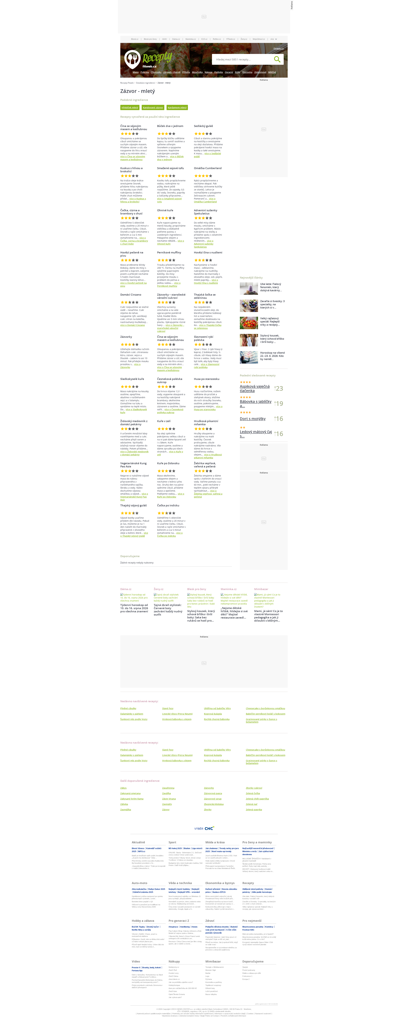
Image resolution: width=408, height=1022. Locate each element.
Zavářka (166, 793)
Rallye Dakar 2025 (156, 889)
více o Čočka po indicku (170, 534)
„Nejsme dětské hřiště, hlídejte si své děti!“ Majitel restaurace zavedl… (234, 612)
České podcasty (248, 970)
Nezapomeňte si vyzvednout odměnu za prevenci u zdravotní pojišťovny (221, 949)
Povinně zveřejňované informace (233, 1016)
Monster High (210, 970)
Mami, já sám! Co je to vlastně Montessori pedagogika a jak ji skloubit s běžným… (268, 615)
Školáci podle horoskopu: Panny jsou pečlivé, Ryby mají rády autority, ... (256, 865)
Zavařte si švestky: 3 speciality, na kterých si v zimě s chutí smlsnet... (259, 903)
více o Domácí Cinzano (132, 325)
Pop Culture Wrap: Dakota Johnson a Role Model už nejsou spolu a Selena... (185, 932)
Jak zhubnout (211, 848)
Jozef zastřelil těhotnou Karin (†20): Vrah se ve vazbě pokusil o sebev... (221, 857)
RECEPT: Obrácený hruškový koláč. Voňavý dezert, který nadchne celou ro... (258, 870)
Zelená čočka (253, 793)
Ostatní (229, 72)
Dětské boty (210, 988)
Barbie (207, 973)
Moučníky (197, 72)
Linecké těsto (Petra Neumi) (177, 713)
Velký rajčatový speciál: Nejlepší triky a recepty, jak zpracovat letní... (257, 908)
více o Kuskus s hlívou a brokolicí (133, 200)
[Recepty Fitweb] (148, 59)
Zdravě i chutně (171, 72)
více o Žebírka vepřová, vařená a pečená (208, 493)
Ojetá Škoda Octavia (177, 994)
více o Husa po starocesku (208, 408)
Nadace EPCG (219, 892)
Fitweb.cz (279, 48)
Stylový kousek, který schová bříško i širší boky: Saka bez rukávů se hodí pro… (201, 615)
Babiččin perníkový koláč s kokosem (265, 713)
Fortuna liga (137, 971)
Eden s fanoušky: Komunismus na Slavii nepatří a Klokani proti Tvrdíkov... (147, 976)
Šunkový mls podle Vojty (133, 719)
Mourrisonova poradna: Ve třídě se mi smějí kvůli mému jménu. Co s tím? (259, 938)
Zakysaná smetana (130, 793)
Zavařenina (168, 787)
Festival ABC (248, 930)
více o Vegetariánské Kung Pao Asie (134, 496)
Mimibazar (261, 589)
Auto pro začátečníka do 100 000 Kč (183, 988)
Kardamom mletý (177, 107)
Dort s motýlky (253, 433)
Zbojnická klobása (214, 804)
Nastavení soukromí (263, 1014)
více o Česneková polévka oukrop (170, 411)
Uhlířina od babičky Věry (217, 708)
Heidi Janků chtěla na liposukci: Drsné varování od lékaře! (220, 862)
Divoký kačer (153, 927)
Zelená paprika (254, 809)
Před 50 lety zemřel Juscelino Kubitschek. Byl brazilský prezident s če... (148, 862)
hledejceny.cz (174, 967)
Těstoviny (247, 72)
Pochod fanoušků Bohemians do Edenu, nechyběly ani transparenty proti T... (147, 981)
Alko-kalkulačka (139, 889)
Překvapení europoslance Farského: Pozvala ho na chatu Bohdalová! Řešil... (220, 867)
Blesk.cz (134, 39)
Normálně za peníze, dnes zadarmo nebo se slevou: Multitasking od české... (185, 903)
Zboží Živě (173, 970)
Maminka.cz (191, 39)
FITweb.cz (230, 39)
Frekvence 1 (247, 976)
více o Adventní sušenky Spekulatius (203, 243)
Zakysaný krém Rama (131, 798)
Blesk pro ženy (150, 39)
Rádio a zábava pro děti (251, 973)
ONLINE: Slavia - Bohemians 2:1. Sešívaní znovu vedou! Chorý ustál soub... (185, 854)
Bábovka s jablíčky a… (255, 403)
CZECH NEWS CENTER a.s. (182, 1009)
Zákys (123, 787)
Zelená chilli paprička (257, 798)
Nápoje (208, 72)
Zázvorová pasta (213, 793)
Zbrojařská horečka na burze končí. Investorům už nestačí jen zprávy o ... (220, 903)
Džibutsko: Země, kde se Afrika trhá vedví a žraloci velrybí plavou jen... (148, 940)
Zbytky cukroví (254, 787)
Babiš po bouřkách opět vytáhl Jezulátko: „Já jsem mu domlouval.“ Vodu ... (148, 857)
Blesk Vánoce (138, 848)
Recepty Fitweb (127, 82)
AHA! (164, 39)
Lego (207, 976)
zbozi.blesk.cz (174, 979)
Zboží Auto (173, 991)
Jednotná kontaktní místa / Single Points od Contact (199, 1016)
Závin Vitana (169, 798)
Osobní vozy (174, 973)
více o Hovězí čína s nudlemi (206, 281)
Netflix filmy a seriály (141, 930)
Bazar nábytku (211, 994)
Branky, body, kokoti (151, 967)
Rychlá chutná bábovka (216, 719)
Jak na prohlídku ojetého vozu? (181, 982)
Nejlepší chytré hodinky (179, 889)
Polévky (218, 72)
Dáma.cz (176, 39)
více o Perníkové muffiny (169, 284)
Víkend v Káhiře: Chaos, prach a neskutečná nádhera (144, 935)
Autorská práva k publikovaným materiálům (154, 1014)
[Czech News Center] (209, 828)
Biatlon (187, 848)
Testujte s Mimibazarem (214, 967)
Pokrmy (145, 72)
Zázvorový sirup (213, 798)
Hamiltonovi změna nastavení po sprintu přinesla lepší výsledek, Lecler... (147, 897)
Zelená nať (251, 804)
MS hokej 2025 (175, 848)
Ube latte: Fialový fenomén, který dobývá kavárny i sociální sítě (258, 897)
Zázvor (166, 809)
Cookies (250, 1014)
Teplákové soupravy (213, 985)
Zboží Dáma (173, 976)
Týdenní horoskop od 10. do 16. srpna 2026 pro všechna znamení (134, 608)
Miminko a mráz (249, 851)
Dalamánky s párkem (131, 713)
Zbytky (207, 809)
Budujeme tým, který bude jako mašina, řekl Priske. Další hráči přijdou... (185, 864)
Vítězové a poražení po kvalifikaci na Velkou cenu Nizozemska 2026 (146, 906)
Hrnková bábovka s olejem (176, 719)
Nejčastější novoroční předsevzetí (258, 848)
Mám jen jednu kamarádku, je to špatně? (258, 934)
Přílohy (186, 72)
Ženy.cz (244, 39)
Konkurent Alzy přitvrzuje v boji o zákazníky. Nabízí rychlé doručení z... (220, 908)
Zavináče (167, 804)
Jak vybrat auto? (175, 997)
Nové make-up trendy (221, 851)
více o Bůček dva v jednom (170, 158)
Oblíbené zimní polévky (253, 889)
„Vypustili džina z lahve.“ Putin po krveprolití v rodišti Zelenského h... (148, 867)
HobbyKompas (174, 985)
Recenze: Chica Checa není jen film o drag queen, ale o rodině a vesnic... (185, 943)
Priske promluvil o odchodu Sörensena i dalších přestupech (147, 986)
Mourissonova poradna (253, 927)
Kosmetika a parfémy (213, 982)
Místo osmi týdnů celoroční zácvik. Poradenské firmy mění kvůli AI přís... (219, 897)
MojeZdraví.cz (259, 39)
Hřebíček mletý (130, 107)
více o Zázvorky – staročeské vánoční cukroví (170, 328)
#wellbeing (185, 927)
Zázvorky (209, 787)
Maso (136, 72)
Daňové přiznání (213, 889)
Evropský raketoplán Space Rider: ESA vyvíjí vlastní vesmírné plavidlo (257, 943)
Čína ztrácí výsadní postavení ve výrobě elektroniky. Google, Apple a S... (184, 908)
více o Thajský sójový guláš (134, 534)
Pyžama (208, 979)
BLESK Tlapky (138, 927)
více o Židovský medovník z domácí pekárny (134, 453)
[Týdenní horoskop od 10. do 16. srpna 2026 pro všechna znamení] (134, 597)
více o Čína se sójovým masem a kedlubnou (132, 158)
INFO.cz (141, 851)
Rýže (237, 72)
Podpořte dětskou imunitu (217, 927)
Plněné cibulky (128, 708)
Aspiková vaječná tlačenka (255, 388)
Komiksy (269, 927)
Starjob (245, 967)
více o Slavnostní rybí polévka (206, 366)
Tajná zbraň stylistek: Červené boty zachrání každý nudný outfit (168, 609)
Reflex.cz (217, 39)
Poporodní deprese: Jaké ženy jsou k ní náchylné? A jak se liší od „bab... (220, 938)
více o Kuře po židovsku (170, 495)
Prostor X (136, 967)
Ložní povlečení (211, 991)
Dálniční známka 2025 (143, 892)
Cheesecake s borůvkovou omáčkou (265, 708)
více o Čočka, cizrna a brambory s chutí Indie (134, 240)
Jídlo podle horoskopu (262, 892)
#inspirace (174, 927)
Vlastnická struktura (169, 1016)
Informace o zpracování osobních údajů (230, 1014)
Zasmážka (125, 809)
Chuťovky (156, 72)
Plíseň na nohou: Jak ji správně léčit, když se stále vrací (221, 943)
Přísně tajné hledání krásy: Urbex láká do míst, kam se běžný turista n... (148, 946)
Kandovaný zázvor (153, 107)
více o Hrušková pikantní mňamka (208, 456)
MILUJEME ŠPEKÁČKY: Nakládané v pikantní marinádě (256, 860)
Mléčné (272, 72)
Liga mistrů (197, 848)
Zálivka (124, 804)
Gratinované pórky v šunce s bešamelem (261, 720)
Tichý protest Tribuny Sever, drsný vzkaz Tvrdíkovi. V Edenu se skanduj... (185, 859)
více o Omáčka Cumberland (205, 200)
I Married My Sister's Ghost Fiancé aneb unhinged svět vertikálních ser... (184, 937)
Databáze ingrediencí (145, 82)
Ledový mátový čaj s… (256, 418)
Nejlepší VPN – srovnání (189, 892)
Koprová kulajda (213, 713)
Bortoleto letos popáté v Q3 (142, 902)
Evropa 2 (245, 979)
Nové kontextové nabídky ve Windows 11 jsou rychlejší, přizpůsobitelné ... (185, 897)
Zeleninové (260, 72)
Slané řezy (167, 708)
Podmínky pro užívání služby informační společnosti (192, 1014)
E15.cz (204, 39)
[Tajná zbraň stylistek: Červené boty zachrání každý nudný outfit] (168, 597)
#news (194, 927)
